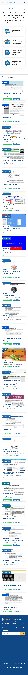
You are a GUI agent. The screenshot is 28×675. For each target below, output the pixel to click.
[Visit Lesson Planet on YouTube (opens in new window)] (17, 667)
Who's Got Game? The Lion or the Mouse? (13, 205)
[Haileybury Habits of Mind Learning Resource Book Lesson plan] (14, 141)
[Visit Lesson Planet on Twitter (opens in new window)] (10, 667)
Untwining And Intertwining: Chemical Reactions (12, 272)
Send (22, 633)
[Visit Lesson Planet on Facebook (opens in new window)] (7, 667)
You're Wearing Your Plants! (11, 229)
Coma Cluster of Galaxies (10, 451)
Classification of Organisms (11, 563)
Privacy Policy (12, 663)
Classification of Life (9, 362)
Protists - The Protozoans (10, 184)
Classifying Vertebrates (10, 607)
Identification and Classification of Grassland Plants (13, 473)
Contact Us (14, 659)
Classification (7, 429)
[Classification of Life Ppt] (14, 356)
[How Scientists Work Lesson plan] (14, 245)
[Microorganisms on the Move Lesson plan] (14, 579)
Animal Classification (9, 318)
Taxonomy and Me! (8, 518)
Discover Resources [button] (9, 646)
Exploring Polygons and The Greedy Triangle (14, 161)
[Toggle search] (20, 2)
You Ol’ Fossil (7, 117)
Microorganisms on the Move (12, 585)
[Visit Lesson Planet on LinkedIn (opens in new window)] (14, 667)
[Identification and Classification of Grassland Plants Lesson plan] (14, 468)
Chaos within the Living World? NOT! (12, 339)
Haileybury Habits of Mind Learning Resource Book (14, 139)
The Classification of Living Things (13, 407)
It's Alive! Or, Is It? (8, 295)
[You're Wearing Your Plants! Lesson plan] (14, 222)
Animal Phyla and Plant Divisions (13, 540)
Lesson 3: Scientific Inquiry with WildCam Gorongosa (12, 384)
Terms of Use (21, 663)
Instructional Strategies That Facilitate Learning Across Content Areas (13, 95)
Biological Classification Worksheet (14, 496)
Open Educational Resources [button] (12, 640)
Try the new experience (17, 8)
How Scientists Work (9, 251)
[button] (24, 2)
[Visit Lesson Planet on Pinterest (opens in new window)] (20, 667)
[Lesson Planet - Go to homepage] (9, 2)
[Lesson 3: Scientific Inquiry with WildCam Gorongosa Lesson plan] (14, 378)
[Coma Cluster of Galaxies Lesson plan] (14, 453)
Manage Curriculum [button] (9, 652)
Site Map (5, 663)
